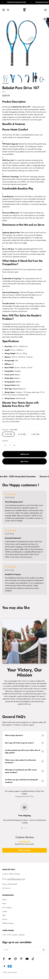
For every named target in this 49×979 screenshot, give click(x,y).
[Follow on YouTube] (27, 958)
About (4, 899)
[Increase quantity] (14, 445)
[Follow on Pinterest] (21, 958)
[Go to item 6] (42, 80)
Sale (3, 915)
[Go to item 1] (5, 79)
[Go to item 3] (20, 79)
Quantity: (5, 440)
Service (4, 919)
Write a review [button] (24, 850)
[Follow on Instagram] (15, 958)
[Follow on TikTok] (32, 958)
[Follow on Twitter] (9, 958)
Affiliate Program (8, 923)
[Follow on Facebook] (3, 958)
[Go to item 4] (27, 79)
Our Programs (7, 907)
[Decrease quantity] (5, 445)
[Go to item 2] (13, 79)
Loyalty (4, 911)
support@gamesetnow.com (16, 879)
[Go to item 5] (34, 78)
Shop (4, 903)
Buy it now (24, 461)
